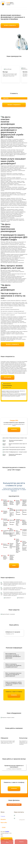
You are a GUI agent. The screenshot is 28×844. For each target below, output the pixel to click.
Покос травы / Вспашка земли (5, 557)
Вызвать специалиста (10, 25)
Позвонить (21, 841)
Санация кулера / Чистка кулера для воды (18, 522)
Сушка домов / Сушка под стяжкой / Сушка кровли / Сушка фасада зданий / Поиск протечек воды (18, 546)
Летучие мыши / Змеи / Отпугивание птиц (12, 545)
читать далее (7, 377)
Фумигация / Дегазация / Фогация (12, 522)
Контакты (3, 819)
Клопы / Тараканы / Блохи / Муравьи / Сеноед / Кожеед (5, 502)
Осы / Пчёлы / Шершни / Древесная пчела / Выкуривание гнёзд (12, 532)
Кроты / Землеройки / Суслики (5, 545)
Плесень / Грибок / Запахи (5, 512)
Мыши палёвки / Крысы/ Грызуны (12, 503)
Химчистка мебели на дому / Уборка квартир (12, 557)
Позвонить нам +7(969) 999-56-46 (7, 842)
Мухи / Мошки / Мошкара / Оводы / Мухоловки (24, 522)
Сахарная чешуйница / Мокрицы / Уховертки (24, 532)
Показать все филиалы (14, 804)
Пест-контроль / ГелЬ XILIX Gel (18, 532)
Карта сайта (4, 822)
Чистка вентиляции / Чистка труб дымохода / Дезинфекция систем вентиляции (24, 545)
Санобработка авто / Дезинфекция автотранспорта (5, 532)
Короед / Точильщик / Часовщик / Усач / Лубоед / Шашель (5, 522)
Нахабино (7, 831)
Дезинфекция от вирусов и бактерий (18, 512)
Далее (14, 565)
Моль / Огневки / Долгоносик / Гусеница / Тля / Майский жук (12, 512)
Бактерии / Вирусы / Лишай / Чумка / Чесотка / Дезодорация (24, 502)
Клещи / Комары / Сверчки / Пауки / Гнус (18, 502)
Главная (3, 816)
